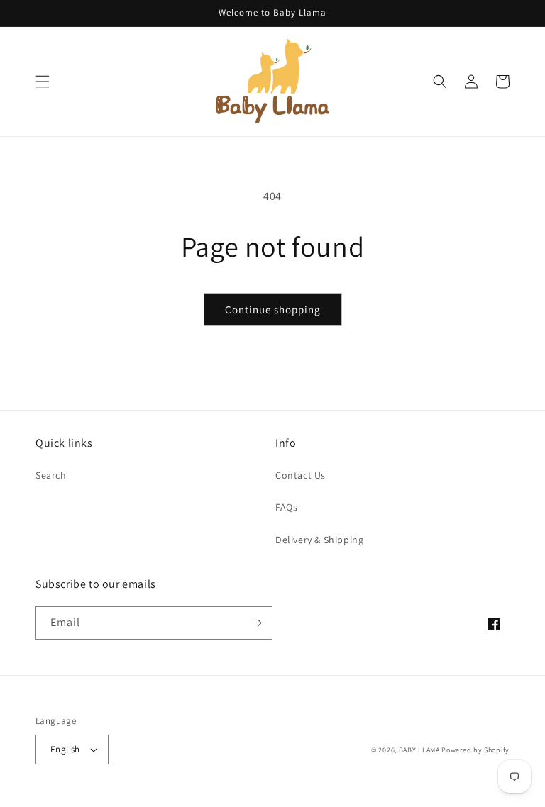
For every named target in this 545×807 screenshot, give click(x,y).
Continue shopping (273, 309)
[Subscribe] (256, 623)
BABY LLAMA (420, 750)
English (65, 749)
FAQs (286, 507)
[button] (42, 81)
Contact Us (300, 475)
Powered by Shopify (475, 750)
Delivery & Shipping (319, 539)
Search (51, 475)
